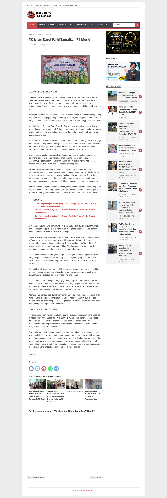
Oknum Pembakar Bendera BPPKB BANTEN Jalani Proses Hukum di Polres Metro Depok (127, 167)
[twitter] (37, 368)
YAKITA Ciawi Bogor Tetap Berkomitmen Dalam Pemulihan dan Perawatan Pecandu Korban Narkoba (127, 229)
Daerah (42, 25)
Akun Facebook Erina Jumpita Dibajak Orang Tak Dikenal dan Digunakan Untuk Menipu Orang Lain (127, 207)
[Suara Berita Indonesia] (39, 14)
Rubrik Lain (102, 25)
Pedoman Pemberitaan (71, 6)
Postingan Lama (96, 477)
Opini (92, 25)
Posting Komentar (46, 45)
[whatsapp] (50, 368)
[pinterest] (43, 368)
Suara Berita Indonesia (86, 491)
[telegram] (56, 368)
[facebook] (31, 368)
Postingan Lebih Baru (36, 477)
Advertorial (82, 25)
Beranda (30, 6)
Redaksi (47, 6)
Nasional (52, 25)
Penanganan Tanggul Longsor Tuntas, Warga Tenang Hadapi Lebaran (128, 95)
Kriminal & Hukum (66, 25)
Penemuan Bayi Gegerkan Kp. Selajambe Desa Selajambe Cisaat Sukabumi (125, 251)
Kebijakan (57, 6)
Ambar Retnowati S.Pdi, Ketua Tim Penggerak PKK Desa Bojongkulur (128, 147)
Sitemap (39, 6)
